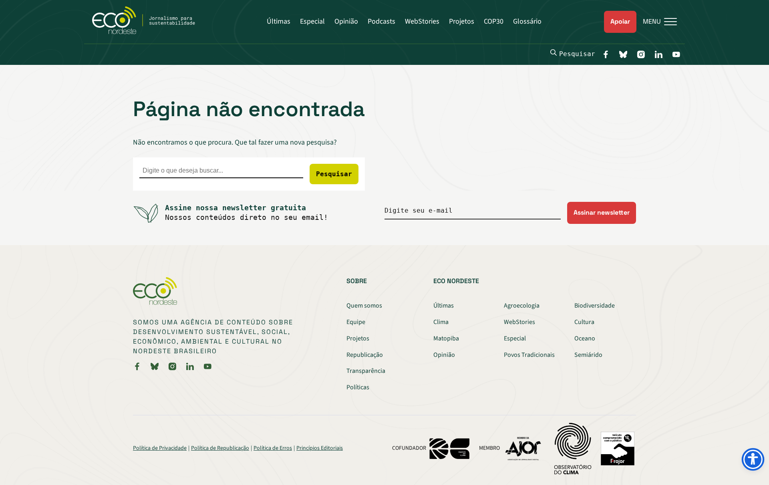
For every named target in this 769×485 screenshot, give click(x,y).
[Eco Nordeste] (148, 32)
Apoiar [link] (620, 21)
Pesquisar (577, 54)
